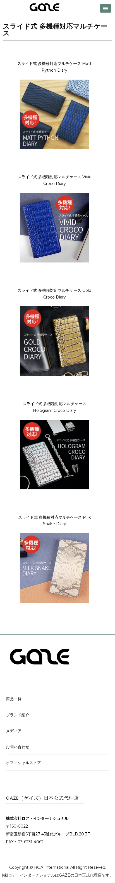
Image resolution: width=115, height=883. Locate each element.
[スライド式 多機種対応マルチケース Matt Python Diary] (54, 148)
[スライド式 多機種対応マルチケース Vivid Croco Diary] (54, 261)
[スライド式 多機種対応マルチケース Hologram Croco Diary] (54, 488)
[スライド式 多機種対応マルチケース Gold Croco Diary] (54, 374)
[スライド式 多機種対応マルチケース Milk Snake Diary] (54, 601)
